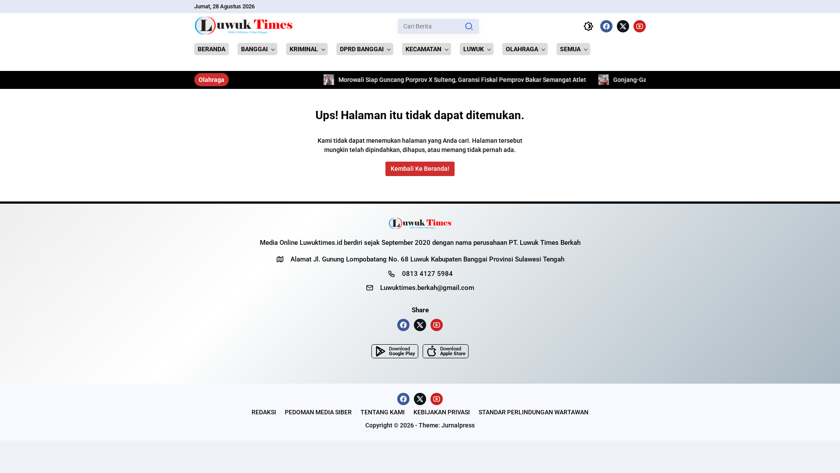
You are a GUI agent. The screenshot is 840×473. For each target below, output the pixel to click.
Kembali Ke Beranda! (420, 168)
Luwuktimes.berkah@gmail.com (427, 288)
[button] (469, 26)
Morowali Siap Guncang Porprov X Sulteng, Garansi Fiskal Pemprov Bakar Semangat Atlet (439, 79)
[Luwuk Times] (244, 26)
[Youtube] (640, 26)
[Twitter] (623, 26)
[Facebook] (606, 26)
